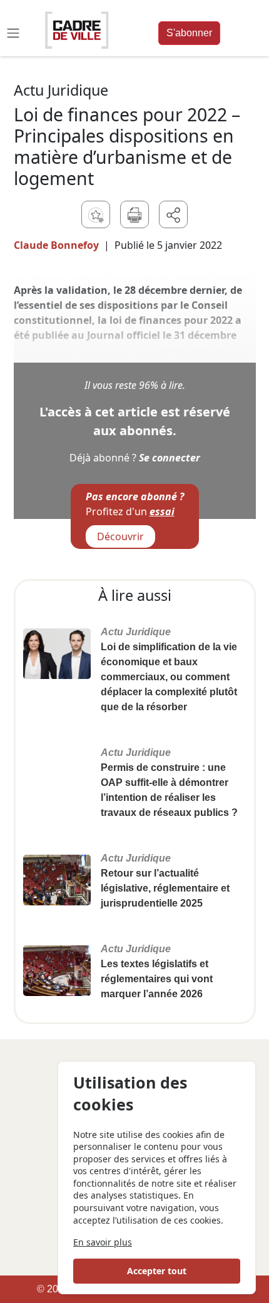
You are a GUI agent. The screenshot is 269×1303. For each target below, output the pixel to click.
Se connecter (169, 458)
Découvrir (120, 536)
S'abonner (189, 33)
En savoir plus (102, 1242)
